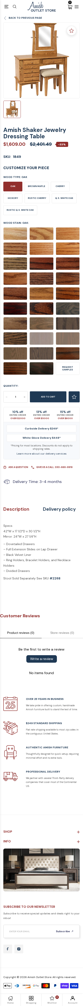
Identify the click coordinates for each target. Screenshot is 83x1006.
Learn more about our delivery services (42, 453)
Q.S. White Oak (64, 198)
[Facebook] (7, 949)
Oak (12, 186)
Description (16, 509)
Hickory (13, 198)
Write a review (41, 658)
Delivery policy (59, 509)
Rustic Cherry (37, 198)
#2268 (55, 578)
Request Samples (67, 368)
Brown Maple (36, 186)
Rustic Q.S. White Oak (20, 210)
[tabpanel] (41, 60)
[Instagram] (18, 949)
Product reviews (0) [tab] (20, 632)
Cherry (60, 186)
